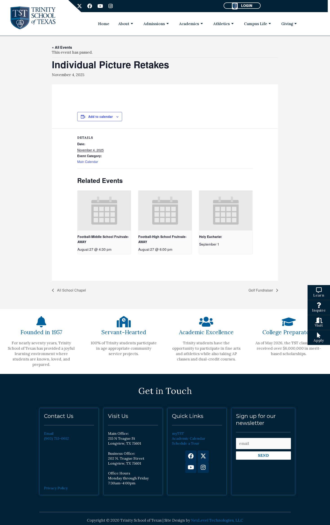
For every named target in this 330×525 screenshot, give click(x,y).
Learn (318, 295)
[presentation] (104, 211)
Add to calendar (100, 116)
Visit (319, 325)
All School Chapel (71, 290)
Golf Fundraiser (261, 290)
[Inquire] (319, 305)
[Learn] (319, 290)
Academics (189, 23)
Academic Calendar (188, 438)
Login (246, 5)
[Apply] (319, 335)
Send (263, 455)
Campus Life (255, 23)
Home (103, 23)
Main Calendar (87, 161)
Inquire (319, 310)
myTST (178, 433)
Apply (319, 340)
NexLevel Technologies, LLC (217, 520)
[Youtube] (190, 467)
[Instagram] (203, 467)
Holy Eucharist (210, 236)
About (123, 23)
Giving (287, 23)
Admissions (154, 23)
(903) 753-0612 (56, 438)
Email (48, 433)
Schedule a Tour (185, 443)
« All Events (62, 47)
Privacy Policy (56, 488)
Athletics (221, 23)
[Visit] (319, 320)
